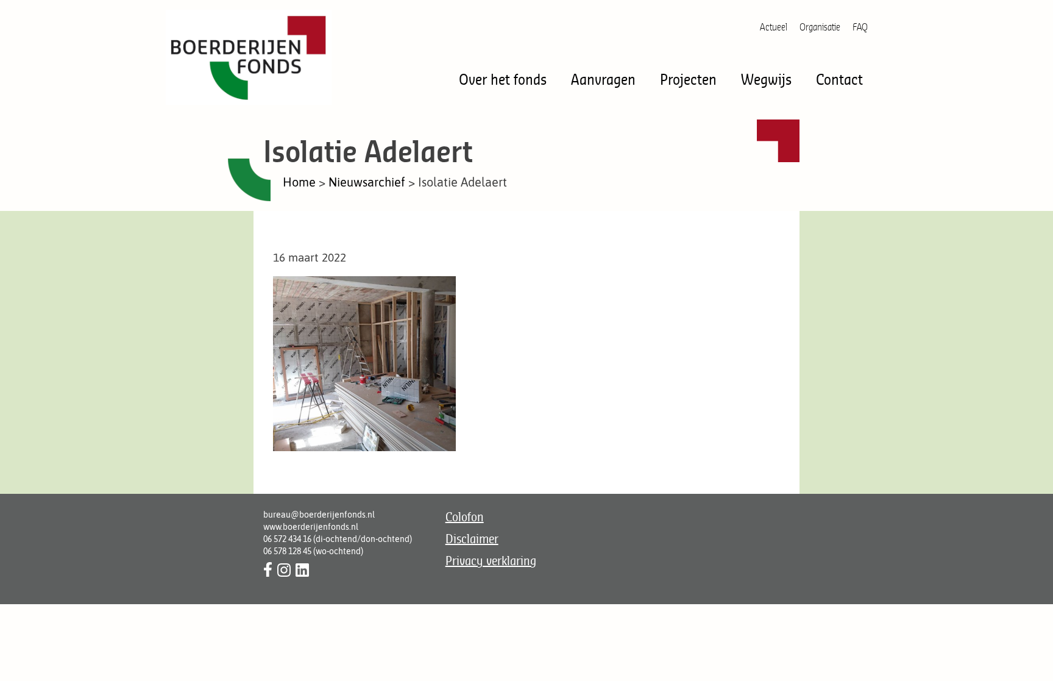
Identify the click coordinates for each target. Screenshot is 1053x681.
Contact (839, 79)
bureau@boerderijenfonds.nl (319, 514)
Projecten (688, 79)
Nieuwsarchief (366, 182)
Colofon (464, 516)
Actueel (773, 27)
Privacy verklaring (490, 560)
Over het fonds (503, 79)
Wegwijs (766, 79)
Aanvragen (603, 79)
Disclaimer (471, 538)
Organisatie (820, 27)
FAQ (860, 27)
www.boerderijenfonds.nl (310, 527)
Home (299, 182)
